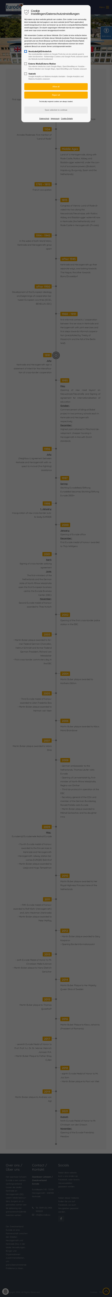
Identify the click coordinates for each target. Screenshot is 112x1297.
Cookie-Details (67, 119)
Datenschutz (44, 119)
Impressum (55, 119)
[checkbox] (25, 51)
